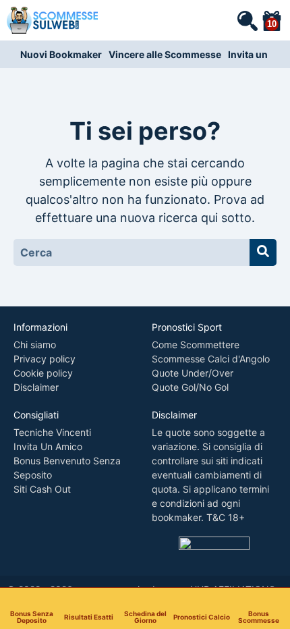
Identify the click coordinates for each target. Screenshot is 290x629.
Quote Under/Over (192, 373)
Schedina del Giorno (145, 616)
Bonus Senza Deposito (31, 616)
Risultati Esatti (88, 616)
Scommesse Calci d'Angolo (211, 358)
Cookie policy (43, 373)
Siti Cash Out (42, 489)
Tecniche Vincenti (52, 432)
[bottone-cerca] (263, 252)
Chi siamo (34, 344)
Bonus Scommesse (258, 616)
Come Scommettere (195, 344)
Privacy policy (44, 358)
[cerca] (247, 20)
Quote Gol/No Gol (190, 387)
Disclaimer (36, 387)
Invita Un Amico (47, 446)
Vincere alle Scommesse (165, 54)
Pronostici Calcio (201, 616)
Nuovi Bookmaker (61, 54)
